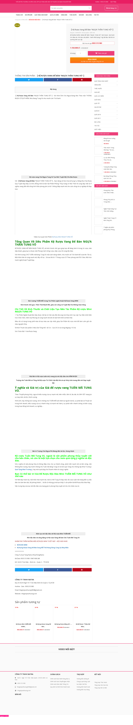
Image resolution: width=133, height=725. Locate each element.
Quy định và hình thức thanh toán (60, 687)
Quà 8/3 (96, 111)
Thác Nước (73, 15)
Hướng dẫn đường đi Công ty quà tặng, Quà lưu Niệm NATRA (83, 681)
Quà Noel (97, 100)
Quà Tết (97, 103)
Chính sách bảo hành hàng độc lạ (60, 679)
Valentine (97, 107)
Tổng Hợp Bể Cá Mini (100, 688)
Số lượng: (73, 53)
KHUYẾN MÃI (28, 15)
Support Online (4, 716)
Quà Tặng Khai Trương (23, 469)
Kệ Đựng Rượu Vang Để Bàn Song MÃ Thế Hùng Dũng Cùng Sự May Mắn (42, 548)
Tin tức (96, 15)
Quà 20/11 (97, 118)
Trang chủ (17, 19)
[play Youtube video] (53, 213)
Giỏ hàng (111, 8)
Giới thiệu (113, 2)
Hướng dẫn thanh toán (83, 687)
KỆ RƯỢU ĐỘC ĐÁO (34, 19)
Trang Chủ (19, 15)
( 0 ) (115, 8)
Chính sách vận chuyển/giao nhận (60, 681)
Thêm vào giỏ (102, 53)
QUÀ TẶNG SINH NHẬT (41, 15)
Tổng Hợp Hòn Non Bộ (101, 685)
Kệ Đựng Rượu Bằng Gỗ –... (63, 624)
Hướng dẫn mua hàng (83, 689)
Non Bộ (81, 15)
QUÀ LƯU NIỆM (54, 15)
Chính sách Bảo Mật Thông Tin (59, 684)
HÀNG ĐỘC (64, 15)
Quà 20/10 (97, 114)
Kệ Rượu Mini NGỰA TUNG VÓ (62, 237)
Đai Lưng (89, 15)
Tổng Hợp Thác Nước (100, 682)
